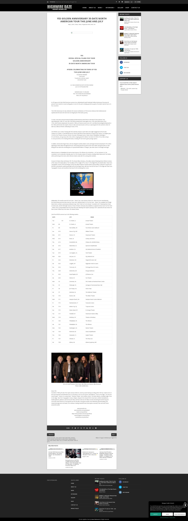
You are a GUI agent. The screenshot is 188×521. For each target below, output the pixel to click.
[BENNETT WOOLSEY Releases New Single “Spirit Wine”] (122, 34)
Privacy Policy (172, 517)
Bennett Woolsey (105, 498)
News (80, 24)
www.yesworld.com (57, 138)
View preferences (179, 514)
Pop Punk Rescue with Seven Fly (63, 2)
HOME (84, 8)
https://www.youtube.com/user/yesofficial (82, 413)
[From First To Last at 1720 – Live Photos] (122, 50)
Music (76, 24)
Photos (135, 29)
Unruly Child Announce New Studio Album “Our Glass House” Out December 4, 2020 (56, 454)
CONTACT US (135, 8)
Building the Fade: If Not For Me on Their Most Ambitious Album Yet (131, 19)
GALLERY (120, 8)
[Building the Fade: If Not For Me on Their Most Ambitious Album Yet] (122, 19)
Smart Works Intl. (95, 519)
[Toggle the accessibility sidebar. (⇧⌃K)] (185, 505)
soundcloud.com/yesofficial (81, 417)
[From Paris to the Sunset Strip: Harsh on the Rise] (122, 42)
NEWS (100, 8)
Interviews (126, 23)
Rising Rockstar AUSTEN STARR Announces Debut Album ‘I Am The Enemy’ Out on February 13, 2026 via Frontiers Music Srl (73, 463)
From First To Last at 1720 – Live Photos (131, 49)
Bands (132, 22)
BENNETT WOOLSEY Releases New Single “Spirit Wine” (131, 34)
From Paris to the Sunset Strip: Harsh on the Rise (130, 41)
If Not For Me (136, 22)
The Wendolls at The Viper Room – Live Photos (131, 27)
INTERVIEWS (110, 8)
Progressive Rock (86, 24)
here (56, 204)
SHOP (127, 8)
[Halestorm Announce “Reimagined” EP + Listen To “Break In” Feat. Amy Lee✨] (90, 449)
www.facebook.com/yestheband (82, 410)
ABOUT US (92, 8)
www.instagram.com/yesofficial (81, 415)
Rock (92, 24)
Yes (94, 24)
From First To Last (106, 511)
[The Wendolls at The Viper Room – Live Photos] (122, 28)
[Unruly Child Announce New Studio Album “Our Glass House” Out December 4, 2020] (56, 449)
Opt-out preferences (164, 517)
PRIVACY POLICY (75, 508)
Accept (156, 514)
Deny (167, 514)
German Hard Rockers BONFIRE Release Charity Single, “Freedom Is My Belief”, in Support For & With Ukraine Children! (106, 454)
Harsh (135, 44)
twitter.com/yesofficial (82, 412)
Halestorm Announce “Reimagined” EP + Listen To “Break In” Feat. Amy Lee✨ (90, 453)
